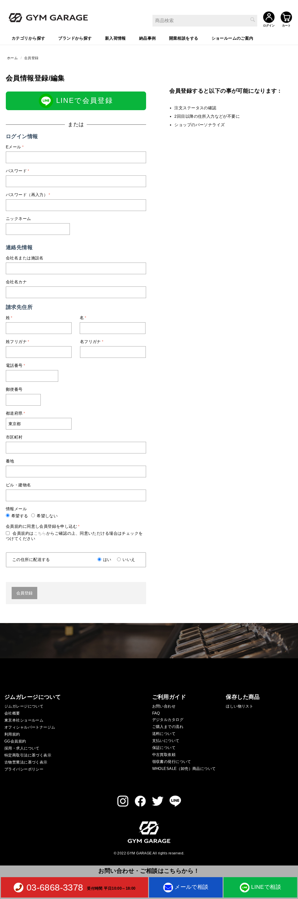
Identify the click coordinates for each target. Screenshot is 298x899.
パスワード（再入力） (27, 194)
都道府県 (14, 413)
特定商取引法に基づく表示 (27, 755)
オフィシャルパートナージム (29, 727)
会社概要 (12, 713)
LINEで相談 (266, 887)
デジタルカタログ (167, 719)
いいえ (129, 559)
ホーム (12, 58)
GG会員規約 (15, 741)
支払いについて (166, 740)
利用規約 (12, 734)
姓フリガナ (16, 341)
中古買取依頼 (164, 754)
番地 (10, 461)
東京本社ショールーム (23, 720)
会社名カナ (16, 281)
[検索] (253, 20)
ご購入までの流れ (167, 726)
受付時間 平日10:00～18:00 (111, 888)
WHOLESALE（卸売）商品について (184, 768)
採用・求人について (22, 748)
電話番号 (14, 365)
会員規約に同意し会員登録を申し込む (41, 526)
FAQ (156, 713)
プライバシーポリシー (23, 769)
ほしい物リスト (239, 706)
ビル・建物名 (18, 485)
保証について (164, 747)
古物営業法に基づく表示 (25, 762)
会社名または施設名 (25, 258)
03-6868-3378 (54, 887)
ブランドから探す (75, 38)
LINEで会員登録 (83, 100)
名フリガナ (90, 341)
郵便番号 (14, 389)
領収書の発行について (171, 761)
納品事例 (147, 38)
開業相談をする (183, 38)
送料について (164, 733)
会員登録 (24, 593)
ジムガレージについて (23, 706)
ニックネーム (18, 218)
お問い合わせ (164, 706)
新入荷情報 (115, 38)
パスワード (16, 170)
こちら (40, 533)
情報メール (16, 508)
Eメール (13, 147)
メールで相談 (192, 887)
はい (107, 559)
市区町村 (14, 437)
